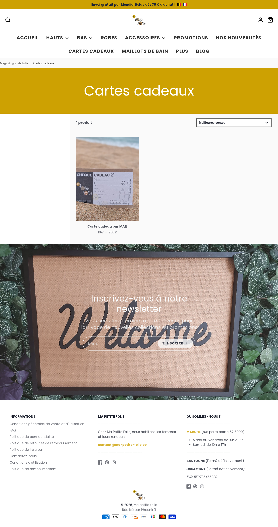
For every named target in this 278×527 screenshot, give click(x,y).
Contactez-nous (23, 456)
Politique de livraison (26, 449)
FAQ (13, 430)
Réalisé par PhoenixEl (139, 510)
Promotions (191, 37)
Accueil (28, 37)
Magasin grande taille (14, 63)
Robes (109, 37)
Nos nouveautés (238, 37)
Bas (82, 37)
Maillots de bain (145, 51)
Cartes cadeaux (91, 51)
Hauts (54, 37)
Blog (203, 51)
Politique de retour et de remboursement (43, 443)
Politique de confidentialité (32, 437)
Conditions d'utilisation (28, 462)
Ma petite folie (145, 505)
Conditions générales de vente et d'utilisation (47, 424)
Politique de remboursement (33, 469)
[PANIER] (270, 20)
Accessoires (142, 37)
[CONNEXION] (261, 20)
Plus (182, 51)
